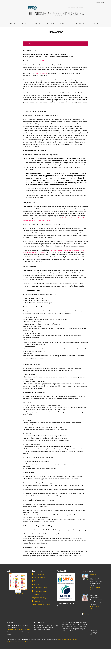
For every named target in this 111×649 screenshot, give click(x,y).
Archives (50, 23)
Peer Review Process (40, 588)
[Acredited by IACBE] (66, 587)
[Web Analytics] (18, 591)
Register (98, 2)
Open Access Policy (39, 598)
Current (38, 23)
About (24, 23)
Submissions (81, 23)
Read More (86, 614)
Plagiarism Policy (39, 594)
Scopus (92, 590)
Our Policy (64, 23)
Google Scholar (95, 588)
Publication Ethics (39, 577)
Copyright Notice (39, 601)
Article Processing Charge (42, 604)
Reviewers (37, 584)
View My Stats (18, 593)
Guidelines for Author (40, 591)
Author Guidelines (40, 61)
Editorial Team (38, 581)
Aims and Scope (39, 574)
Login (102, 2)
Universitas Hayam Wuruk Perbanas (18, 630)
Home (14, 23)
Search (98, 23)
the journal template (41, 73)
